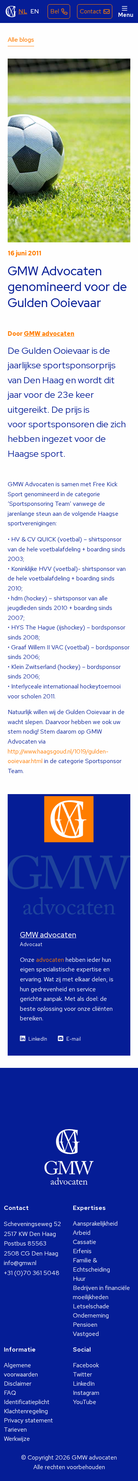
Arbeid (81, 1233)
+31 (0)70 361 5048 (31, 1273)
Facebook (86, 1365)
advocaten (50, 960)
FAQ (10, 1393)
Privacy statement (28, 1420)
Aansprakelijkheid (95, 1223)
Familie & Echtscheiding (91, 1264)
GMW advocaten (11, 11)
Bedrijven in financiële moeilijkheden (101, 1292)
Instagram (86, 1393)
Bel (54, 11)
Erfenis (82, 1251)
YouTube (84, 1402)
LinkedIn (37, 1039)
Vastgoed (86, 1334)
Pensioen (85, 1325)
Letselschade (91, 1306)
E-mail (73, 1039)
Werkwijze (17, 1439)
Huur (79, 1279)
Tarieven (15, 1429)
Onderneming (91, 1315)
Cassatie (84, 1242)
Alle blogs (21, 40)
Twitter (82, 1374)
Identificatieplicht (26, 1402)
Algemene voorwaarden (21, 1369)
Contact (90, 11)
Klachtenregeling (26, 1411)
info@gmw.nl (20, 1263)
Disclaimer (17, 1384)
